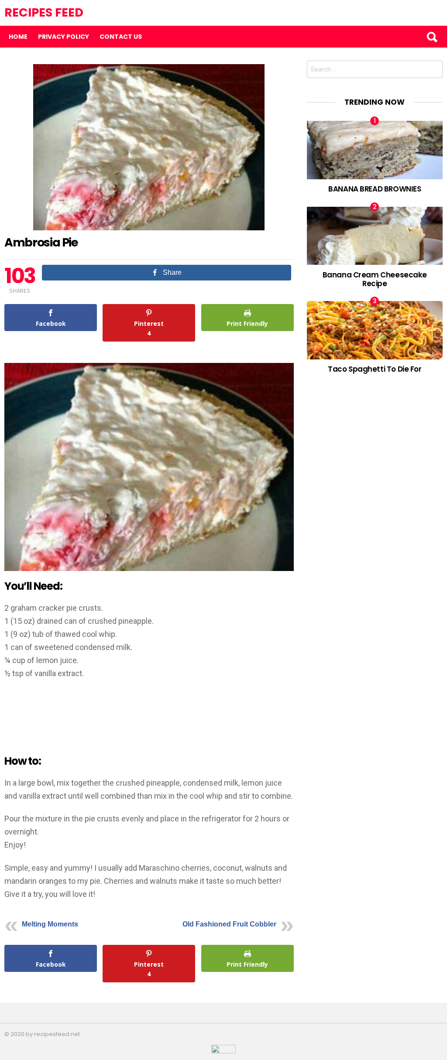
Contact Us (121, 36)
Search (431, 37)
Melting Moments (50, 924)
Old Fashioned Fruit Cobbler (229, 924)
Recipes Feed (43, 12)
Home (18, 36)
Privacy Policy (63, 36)
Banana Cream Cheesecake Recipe (375, 279)
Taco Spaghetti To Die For (374, 369)
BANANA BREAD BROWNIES (374, 189)
